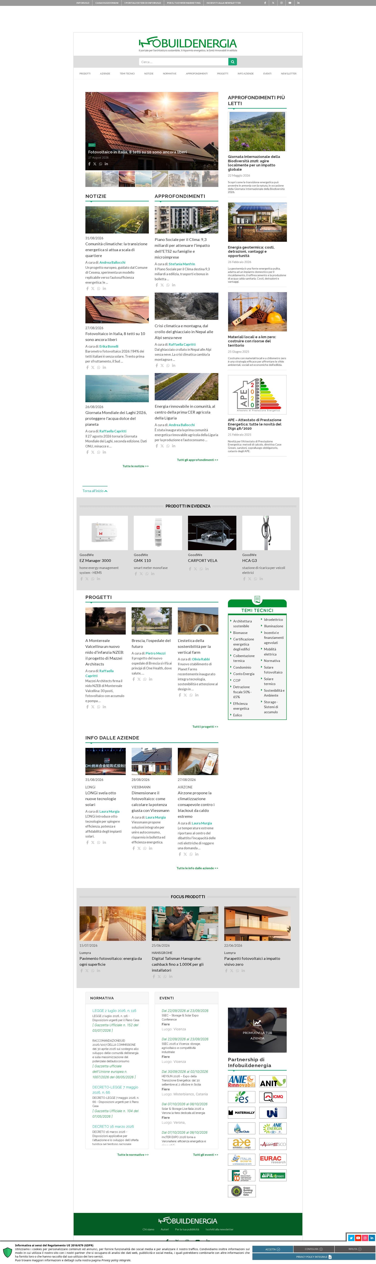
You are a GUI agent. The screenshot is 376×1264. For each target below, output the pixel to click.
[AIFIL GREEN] (273, 1175)
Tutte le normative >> (133, 1154)
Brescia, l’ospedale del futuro (151, 643)
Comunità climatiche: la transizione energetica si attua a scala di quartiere (116, 249)
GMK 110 (142, 560)
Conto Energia (243, 674)
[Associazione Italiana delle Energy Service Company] (273, 1143)
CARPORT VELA (202, 560)
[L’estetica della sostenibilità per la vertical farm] (198, 621)
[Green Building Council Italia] (242, 1191)
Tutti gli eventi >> (205, 1154)
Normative (169, 73)
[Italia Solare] (241, 1159)
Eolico (237, 715)
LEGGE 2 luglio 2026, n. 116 (114, 1011)
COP (236, 680)
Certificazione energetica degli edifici (243, 644)
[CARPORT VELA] (212, 533)
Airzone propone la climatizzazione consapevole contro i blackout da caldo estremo (196, 804)
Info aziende (246, 73)
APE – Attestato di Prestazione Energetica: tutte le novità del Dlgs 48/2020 (254, 424)
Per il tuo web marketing (184, 2)
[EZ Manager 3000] (104, 533)
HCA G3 (249, 560)
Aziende (105, 73)
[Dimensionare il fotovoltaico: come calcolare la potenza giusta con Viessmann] (152, 761)
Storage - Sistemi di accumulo (271, 707)
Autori (165, 1229)
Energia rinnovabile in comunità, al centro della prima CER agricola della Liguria (185, 412)
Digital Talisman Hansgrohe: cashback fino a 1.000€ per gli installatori (178, 964)
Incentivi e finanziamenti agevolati (274, 638)
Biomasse (240, 633)
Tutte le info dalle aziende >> (197, 868)
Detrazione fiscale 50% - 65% (242, 692)
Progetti (222, 73)
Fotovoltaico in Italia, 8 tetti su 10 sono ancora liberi (115, 336)
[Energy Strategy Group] (241, 1097)
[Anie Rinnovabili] (241, 1081)
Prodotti (85, 73)
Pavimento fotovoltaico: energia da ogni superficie (111, 961)
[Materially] (241, 1112)
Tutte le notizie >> (135, 466)
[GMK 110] (158, 533)
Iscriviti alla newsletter (224, 2)
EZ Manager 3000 (95, 560)
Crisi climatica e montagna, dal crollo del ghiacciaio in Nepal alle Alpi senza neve (184, 331)
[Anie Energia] (273, 1128)
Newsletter (288, 73)
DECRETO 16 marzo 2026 (113, 1126)
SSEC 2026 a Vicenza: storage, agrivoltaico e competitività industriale (181, 1048)
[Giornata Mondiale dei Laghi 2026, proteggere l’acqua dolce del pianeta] (117, 388)
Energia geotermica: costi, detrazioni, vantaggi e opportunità (251, 251)
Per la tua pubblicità (187, 1229)
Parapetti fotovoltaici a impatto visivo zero (252, 961)
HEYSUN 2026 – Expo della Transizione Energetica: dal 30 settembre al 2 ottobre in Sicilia (181, 1080)
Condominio (242, 667)
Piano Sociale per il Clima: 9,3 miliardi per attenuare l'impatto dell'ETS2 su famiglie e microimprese (182, 248)
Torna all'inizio (93, 491)
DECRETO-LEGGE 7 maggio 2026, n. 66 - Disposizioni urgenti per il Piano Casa (115, 1102)
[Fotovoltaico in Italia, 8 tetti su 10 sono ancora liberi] (117, 309)
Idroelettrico (273, 620)
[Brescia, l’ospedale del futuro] (152, 621)
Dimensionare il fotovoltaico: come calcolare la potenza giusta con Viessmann (150, 801)
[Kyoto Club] (241, 1128)
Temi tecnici (127, 73)
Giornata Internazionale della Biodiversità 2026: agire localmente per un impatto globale (254, 163)
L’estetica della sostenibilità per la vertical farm (194, 646)
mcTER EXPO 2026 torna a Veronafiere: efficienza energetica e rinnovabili (184, 1141)
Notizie (148, 73)
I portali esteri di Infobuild (143, 2)
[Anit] (273, 1081)
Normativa (272, 661)
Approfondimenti (197, 73)
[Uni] (273, 1112)
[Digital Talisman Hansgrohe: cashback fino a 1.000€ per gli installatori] (185, 923)
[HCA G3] (266, 533)
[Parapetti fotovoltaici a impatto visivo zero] (257, 923)
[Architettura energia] (241, 1143)
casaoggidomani (106, 2)
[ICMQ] (273, 1097)
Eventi (267, 73)
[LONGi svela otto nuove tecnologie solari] (105, 761)
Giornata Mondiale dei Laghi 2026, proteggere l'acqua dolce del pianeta (116, 418)
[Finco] (241, 1175)
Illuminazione (273, 626)
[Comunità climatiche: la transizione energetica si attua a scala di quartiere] (117, 220)
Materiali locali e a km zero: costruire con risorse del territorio (252, 341)
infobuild (82, 2)
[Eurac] (273, 1159)
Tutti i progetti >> (205, 726)
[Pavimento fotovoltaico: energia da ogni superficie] (113, 923)
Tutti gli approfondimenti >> (197, 460)
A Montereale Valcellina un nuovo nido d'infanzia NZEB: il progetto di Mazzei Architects (104, 652)
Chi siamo (148, 1229)
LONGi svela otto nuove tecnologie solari (100, 798)
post (92, 139)
